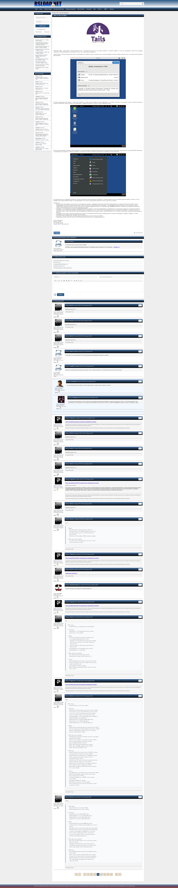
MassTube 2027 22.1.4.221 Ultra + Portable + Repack (42, 50)
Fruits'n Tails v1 (58, 262)
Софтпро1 (72, 418)
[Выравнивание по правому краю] (69, 280)
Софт (36, 9)
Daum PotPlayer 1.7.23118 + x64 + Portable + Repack (42, 53)
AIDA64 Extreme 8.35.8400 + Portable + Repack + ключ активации (42, 56)
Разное (99, 9)
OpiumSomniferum (74, 584)
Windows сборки (48, 9)
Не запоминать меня (41, 29)
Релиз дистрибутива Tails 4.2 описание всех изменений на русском (82, 482)
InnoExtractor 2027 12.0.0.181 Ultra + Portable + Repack (42, 59)
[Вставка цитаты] (76, 280)
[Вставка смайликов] (71, 280)
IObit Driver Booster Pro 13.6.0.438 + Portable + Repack (41, 62)
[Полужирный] (55, 280)
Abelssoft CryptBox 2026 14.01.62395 (62, 260)
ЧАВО (105, 9)
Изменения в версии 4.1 (71, 573)
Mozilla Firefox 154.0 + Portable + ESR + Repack (42, 40)
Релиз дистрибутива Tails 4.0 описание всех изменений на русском (82, 605)
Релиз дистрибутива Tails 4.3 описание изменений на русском (80, 421)
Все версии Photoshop (59, 9)
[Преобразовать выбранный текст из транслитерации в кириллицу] (79, 280)
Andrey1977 (74, 381)
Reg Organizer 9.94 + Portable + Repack (42, 68)
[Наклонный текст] (57, 280)
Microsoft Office (81, 9)
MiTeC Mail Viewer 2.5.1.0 (60, 266)
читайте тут (116, 247)
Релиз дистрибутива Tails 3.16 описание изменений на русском (81, 684)
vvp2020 (72, 366)
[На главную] (51, 3)
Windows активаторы (71, 9)
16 (111, 874)
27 (116, 874)
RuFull (71, 305)
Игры (94, 9)
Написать (112, 9)
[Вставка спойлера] (81, 280)
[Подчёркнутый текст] (59, 280)
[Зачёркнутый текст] (61, 280)
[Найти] (142, 3)
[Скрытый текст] (74, 280)
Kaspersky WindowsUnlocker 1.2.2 (61, 264)
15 (108, 874)
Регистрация (46, 31)
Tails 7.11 (59, 224)
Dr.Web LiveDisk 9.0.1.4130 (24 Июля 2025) (63, 267)
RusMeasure (76, 397)
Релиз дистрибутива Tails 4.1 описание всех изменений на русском (82, 558)
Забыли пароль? (38, 31)
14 (104, 874)
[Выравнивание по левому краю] (64, 280)
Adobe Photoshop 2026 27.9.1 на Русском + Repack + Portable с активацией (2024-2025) (42, 43)
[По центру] (66, 280)
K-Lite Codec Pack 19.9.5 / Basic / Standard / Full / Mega (42, 65)
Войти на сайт (42, 25)
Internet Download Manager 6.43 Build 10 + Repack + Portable (42, 47)
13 (101, 874)
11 (94, 874)
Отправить (60, 294)
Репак (41, 9)
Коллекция (88, 9)
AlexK (71, 351)
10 (91, 874)
